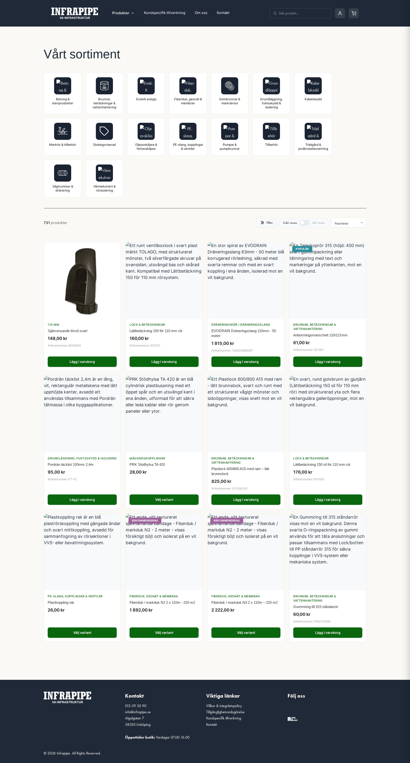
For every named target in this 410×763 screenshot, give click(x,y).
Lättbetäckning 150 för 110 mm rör (156, 331)
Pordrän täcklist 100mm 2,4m (70, 464)
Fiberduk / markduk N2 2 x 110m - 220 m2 (162, 602)
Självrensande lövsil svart (67, 331)
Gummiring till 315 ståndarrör (315, 607)
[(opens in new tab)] (293, 718)
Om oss (201, 12)
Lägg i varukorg (82, 362)
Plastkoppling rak (61, 602)
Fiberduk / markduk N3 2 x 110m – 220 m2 (244, 602)
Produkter (120, 13)
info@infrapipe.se (138, 711)
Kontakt (223, 12)
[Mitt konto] (340, 13)
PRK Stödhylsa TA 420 (147, 464)
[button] (293, 709)
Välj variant (164, 500)
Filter (269, 222)
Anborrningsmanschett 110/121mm (320, 335)
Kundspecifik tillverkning (164, 12)
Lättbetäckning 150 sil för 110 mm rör (321, 464)
